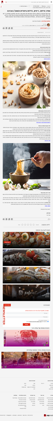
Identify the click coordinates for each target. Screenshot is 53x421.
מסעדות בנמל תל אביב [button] (22, 401)
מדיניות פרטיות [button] (30, 415)
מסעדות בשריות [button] (41, 397)
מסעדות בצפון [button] (50, 399)
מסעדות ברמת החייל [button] (22, 399)
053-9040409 (7, 279)
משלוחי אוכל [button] (15, 397)
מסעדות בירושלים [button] (50, 405)
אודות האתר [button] (24, 415)
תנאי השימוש (39, 321)
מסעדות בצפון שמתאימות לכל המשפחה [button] (37, 363)
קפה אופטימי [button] (24, 387)
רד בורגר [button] (42, 383)
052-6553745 (7, 261)
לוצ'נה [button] (52, 383)
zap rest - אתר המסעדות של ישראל (2, 2)
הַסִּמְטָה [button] (47, 293)
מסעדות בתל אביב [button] (50, 397)
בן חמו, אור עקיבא (47, 58)
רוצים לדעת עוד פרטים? (43, 230)
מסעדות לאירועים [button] (32, 397)
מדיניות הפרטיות (32, 321)
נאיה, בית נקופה (47, 140)
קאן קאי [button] (51, 387)
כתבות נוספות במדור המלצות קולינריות (38, 350)
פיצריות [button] (33, 403)
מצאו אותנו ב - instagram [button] (11, 415)
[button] (47, 244)
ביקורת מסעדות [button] (3, 415)
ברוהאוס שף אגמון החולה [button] (43, 258)
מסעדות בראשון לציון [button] (22, 403)
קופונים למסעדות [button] (23, 408)
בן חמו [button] (47, 240)
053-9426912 (7, 244)
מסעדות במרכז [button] (50, 409)
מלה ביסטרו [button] (51, 389)
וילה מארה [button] (51, 385)
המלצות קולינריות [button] (45, 21)
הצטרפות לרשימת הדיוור (42, 320)
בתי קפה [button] (33, 405)
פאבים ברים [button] (33, 401)
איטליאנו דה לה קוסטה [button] (31, 387)
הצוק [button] (25, 383)
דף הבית (48, 6)
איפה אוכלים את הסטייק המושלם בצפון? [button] (36, 338)
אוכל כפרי (48, 215)
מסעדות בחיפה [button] (50, 403)
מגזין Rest (44, 6)
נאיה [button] (34, 383)
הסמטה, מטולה (47, 205)
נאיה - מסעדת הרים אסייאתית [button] (42, 275)
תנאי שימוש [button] (20, 415)
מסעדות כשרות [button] (32, 399)
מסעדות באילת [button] (50, 401)
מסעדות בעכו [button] (50, 407)
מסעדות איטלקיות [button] (41, 399)
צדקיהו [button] (34, 385)
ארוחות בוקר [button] (42, 403)
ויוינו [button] (34, 389)
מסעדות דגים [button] (41, 401)
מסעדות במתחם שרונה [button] (22, 397)
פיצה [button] (43, 405)
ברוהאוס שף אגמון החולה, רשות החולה (43, 122)
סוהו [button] (25, 385)
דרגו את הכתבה (40, 32)
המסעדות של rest (23, 6)
